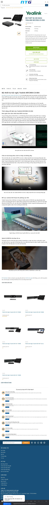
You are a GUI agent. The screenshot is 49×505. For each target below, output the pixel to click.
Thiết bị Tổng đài (4, 479)
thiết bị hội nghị (29, 278)
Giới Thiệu (3, 450)
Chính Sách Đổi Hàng (5, 469)
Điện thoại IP (3, 481)
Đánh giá (19, 88)
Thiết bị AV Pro (4, 483)
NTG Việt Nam (5, 278)
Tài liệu (14, 88)
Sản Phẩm (3, 452)
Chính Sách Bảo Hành (5, 467)
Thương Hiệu (3, 456)
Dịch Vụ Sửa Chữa (5, 471)
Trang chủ (3, 7)
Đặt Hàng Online (4, 463)
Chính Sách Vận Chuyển (6, 465)
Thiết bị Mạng (4, 485)
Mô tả (3, 88)
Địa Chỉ (2, 454)
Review (25, 88)
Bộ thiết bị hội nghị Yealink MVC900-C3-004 (11, 95)
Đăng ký (26, 442)
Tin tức (2, 458)
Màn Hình (3, 477)
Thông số (8, 88)
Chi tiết (7, 407)
